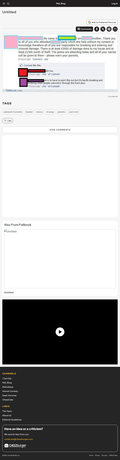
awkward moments (13, 112)
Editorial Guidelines (12, 419)
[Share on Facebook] (96, 29)
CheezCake (7, 399)
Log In (115, 3)
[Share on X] (102, 29)
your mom (73, 112)
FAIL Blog (60, 3)
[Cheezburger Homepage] (60, 446)
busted (29, 112)
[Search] (8, 3)
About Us (6, 415)
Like (9, 120)
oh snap (50, 112)
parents (61, 112)
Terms (91, 455)
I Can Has (6, 378)
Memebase (7, 387)
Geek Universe (9, 395)
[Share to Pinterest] (109, 29)
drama (39, 112)
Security (104, 455)
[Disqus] (60, 177)
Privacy (97, 455)
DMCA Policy (113, 455)
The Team (7, 411)
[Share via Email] (115, 29)
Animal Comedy (10, 391)
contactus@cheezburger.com (18, 439)
